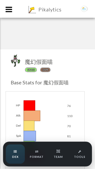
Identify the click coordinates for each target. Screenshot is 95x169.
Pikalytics (50, 9)
